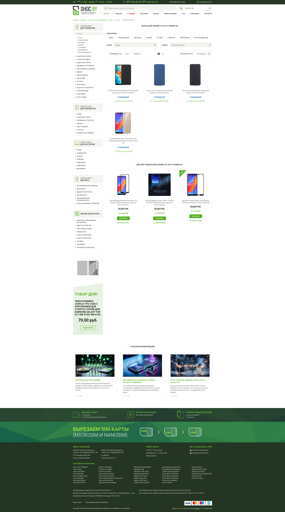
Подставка (81, 94)
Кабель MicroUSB (140, 478)
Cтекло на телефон (105, 467)
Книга (80, 37)
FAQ (183, 13)
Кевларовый (82, 50)
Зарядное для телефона (142, 467)
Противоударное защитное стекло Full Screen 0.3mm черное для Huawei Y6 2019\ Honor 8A (123, 203)
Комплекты (81, 165)
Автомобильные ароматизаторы (83, 199)
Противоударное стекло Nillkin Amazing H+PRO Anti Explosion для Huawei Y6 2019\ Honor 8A (159, 203)
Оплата (156, 13)
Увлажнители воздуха (85, 247)
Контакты (208, 13)
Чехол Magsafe (78, 478)
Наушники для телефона (107, 482)
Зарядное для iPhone (141, 474)
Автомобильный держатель (202, 474)
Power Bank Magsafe (169, 480)
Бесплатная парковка (146, 412)
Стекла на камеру (83, 59)
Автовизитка (196, 476)
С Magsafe (82, 47)
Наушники (81, 78)
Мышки (79, 156)
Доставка (144, 13)
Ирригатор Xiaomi (198, 471)
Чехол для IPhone (79, 482)
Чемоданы (81, 244)
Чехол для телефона (80, 467)
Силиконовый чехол (80, 476)
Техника (80, 241)
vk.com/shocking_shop (200, 450)
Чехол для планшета (106, 474)
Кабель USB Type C (140, 480)
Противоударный (84, 52)
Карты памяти (82, 75)
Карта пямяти (167, 482)
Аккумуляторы (82, 91)
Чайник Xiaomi (197, 467)
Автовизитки (82, 195)
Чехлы (79, 33)
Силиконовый (83, 40)
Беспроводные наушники (171, 467)
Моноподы (81, 84)
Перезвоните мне (177, 2)
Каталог (107, 13)
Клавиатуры (81, 153)
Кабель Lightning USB (141, 482)
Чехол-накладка (79, 471)
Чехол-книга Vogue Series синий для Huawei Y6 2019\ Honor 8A (159, 92)
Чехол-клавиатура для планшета (111, 478)
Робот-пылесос (197, 478)
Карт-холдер (81, 97)
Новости (118, 13)
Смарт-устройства (84, 225)
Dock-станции (82, 126)
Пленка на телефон (105, 469)
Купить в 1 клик (123, 222)
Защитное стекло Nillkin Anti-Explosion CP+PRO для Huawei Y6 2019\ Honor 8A (196, 202)
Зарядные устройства (85, 66)
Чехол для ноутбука (106, 480)
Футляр (160, 38)
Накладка (81, 42)
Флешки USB (81, 232)
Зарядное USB (139, 469)
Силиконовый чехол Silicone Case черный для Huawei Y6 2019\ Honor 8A (123, 92)
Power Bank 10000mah (170, 474)
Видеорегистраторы (84, 192)
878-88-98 (133, 2)
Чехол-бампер (78, 474)
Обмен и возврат (170, 13)
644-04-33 (150, 2)
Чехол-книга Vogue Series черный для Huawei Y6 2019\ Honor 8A (195, 92)
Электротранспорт (84, 238)
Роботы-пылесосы (84, 235)
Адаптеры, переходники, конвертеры (86, 221)
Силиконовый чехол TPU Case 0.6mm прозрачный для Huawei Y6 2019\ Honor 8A (123, 141)
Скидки (132, 13)
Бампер (81, 45)
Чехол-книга (77, 469)
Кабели (79, 72)
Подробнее (88, 328)
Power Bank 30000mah (170, 478)
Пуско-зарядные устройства (88, 203)
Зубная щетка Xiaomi (199, 469)
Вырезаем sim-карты (101, 429)
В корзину (123, 218)
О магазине (194, 13)
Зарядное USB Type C (141, 471)
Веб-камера (81, 168)
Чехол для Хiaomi (79, 480)
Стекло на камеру (105, 471)
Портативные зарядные (86, 69)
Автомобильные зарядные (87, 186)
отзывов (196, 508)
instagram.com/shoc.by (200, 453)
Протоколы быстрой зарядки (88, 380)
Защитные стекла (84, 56)
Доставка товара (90, 412)
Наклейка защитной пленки (199, 412)
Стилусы (80, 81)
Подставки (81, 162)
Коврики (80, 159)
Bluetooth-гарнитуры (85, 87)
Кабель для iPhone (140, 476)
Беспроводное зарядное (171, 469)
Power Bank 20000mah (170, 476)
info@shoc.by (206, 2)
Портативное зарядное (170, 471)
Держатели (81, 189)
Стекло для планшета (106, 476)
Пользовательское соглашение (96, 502)
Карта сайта (77, 502)
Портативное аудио (84, 229)
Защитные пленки (84, 62)
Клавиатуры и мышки (85, 133)
